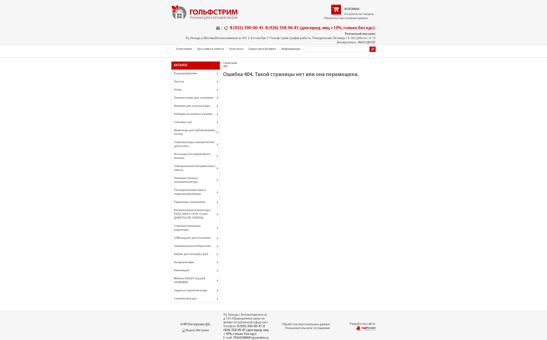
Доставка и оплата (210, 49)
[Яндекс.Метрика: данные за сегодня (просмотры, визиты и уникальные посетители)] (195, 331)
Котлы (178, 89)
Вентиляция (181, 270)
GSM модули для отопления (192, 238)
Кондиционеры (184, 262)
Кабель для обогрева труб (191, 254)
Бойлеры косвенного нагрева (193, 114)
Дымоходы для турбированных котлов (194, 132)
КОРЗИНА (351, 9)
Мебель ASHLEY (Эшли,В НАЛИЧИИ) (189, 280)
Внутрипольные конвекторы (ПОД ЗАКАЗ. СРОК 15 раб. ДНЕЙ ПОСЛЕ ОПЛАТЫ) (192, 214)
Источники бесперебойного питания (192, 156)
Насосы (179, 81)
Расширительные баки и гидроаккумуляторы (190, 192)
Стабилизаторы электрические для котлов (194, 144)
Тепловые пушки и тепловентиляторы (186, 180)
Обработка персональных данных (346, 18)
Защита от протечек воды (190, 290)
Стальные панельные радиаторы (187, 228)
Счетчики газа (183, 122)
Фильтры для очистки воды (192, 106)
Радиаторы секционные (189, 202)
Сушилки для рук (185, 298)
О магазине (184, 49)
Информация (290, 49)
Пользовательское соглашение (307, 328)
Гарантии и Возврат (262, 49)
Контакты (236, 49)
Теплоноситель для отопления (193, 98)
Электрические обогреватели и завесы (194, 168)
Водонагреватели (185, 73)
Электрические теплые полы (192, 246)
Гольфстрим (230, 63)
